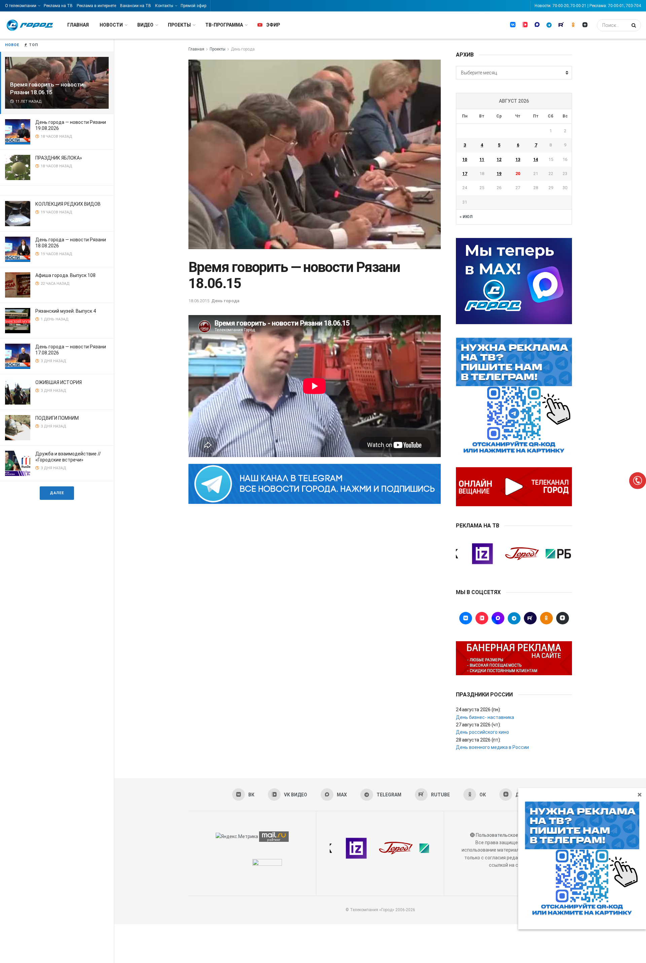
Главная (78, 25)
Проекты (179, 25)
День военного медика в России (492, 747)
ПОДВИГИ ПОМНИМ (57, 418)
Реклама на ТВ (58, 5)
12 (499, 159)
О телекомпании (20, 5)
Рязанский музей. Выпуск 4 (65, 311)
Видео (145, 25)
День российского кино (482, 732)
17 (464, 173)
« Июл (466, 216)
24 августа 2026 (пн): (478, 709)
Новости (111, 25)
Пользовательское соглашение (511, 835)
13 (517, 159)
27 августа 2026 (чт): (478, 724)
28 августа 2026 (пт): (478, 740)
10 (464, 159)
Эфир (273, 25)
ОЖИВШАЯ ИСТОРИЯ (58, 382)
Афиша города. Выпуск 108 (65, 275)
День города (243, 49)
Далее (57, 493)
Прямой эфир (193, 5)
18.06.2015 (198, 300)
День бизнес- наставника (485, 717)
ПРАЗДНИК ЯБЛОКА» (58, 158)
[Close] (639, 794)
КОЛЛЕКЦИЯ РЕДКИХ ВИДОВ (68, 204)
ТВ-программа (224, 25)
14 (535, 159)
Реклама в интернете (96, 5)
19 (499, 173)
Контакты (164, 5)
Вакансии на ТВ (135, 5)
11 (481, 159)
